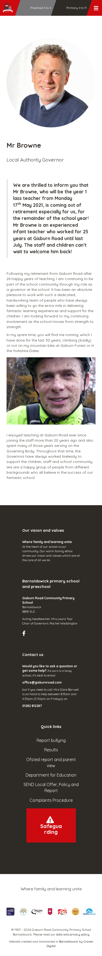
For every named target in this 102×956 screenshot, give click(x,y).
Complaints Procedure (51, 800)
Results (51, 749)
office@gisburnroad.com (42, 682)
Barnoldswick (68, 941)
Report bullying (51, 740)
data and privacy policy (72, 934)
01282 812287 (32, 706)
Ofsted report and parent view (51, 762)
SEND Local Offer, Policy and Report (51, 787)
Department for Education (51, 775)
